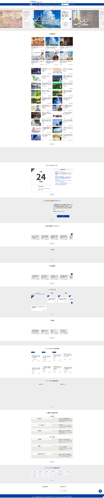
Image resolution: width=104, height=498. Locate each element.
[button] (33, 19)
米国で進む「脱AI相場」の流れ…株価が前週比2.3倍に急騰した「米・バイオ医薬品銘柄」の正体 (63, 177)
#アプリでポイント (65, 6)
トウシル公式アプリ (71, 1)
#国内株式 (27, 24)
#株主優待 (34, 486)
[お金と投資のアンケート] (52, 200)
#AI (40, 6)
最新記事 (52, 34)
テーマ (51, 4)
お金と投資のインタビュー (53, 226)
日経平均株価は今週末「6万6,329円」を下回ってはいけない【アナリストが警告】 (63, 180)
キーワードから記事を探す (53, 478)
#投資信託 (60, 6)
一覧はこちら (52, 194)
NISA (48, 4)
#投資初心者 (53, 481)
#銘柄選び (65, 24)
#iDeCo (57, 6)
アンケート (55, 4)
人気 (34, 4)
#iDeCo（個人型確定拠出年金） (59, 484)
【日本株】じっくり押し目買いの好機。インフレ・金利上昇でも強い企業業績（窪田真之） (63, 183)
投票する (63, 216)
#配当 (45, 484)
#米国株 (55, 6)
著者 (59, 4)
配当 (42, 4)
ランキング (53, 299)
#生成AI (65, 21)
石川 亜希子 (101, 21)
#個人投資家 (67, 481)
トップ (31, 4)
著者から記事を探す (53, 423)
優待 (45, 4)
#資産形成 (40, 481)
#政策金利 (27, 25)
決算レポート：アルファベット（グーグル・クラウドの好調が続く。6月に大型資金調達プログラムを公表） (63, 173)
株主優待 (52, 276)
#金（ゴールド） (50, 6)
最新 (36, 4)
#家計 (50, 484)
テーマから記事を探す (53, 391)
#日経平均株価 (38, 6)
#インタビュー (46, 486)
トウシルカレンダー (53, 165)
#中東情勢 (46, 6)
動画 (39, 4)
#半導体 (43, 6)
